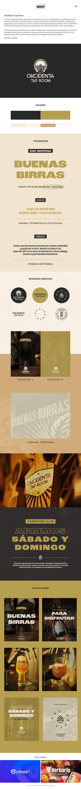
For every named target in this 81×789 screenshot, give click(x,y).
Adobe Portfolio (38, 785)
